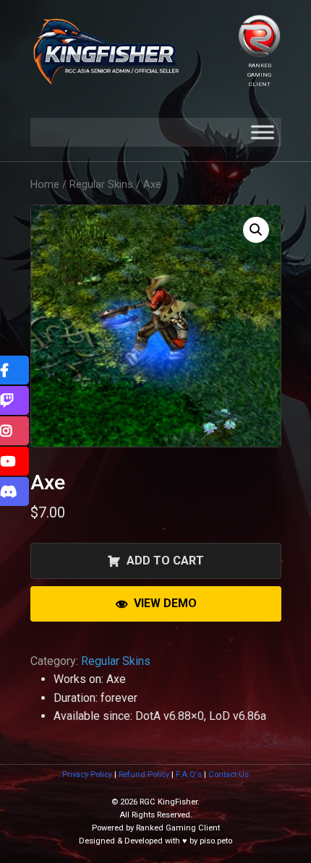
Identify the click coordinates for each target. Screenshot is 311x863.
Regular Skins (101, 184)
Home (44, 184)
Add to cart (165, 560)
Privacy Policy (87, 774)
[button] (256, 230)
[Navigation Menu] (262, 132)
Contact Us (228, 774)
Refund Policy (144, 774)
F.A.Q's (189, 774)
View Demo (165, 603)
